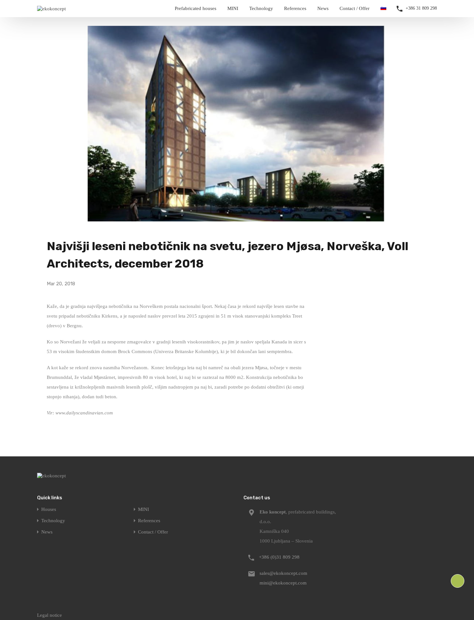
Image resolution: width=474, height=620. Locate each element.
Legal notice (49, 615)
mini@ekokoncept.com (283, 582)
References (295, 8)
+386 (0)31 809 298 (279, 557)
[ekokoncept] (51, 8)
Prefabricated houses (195, 8)
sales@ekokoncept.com (283, 573)
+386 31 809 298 (421, 8)
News (323, 8)
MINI (232, 8)
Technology (261, 8)
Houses (48, 509)
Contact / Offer (355, 8)
